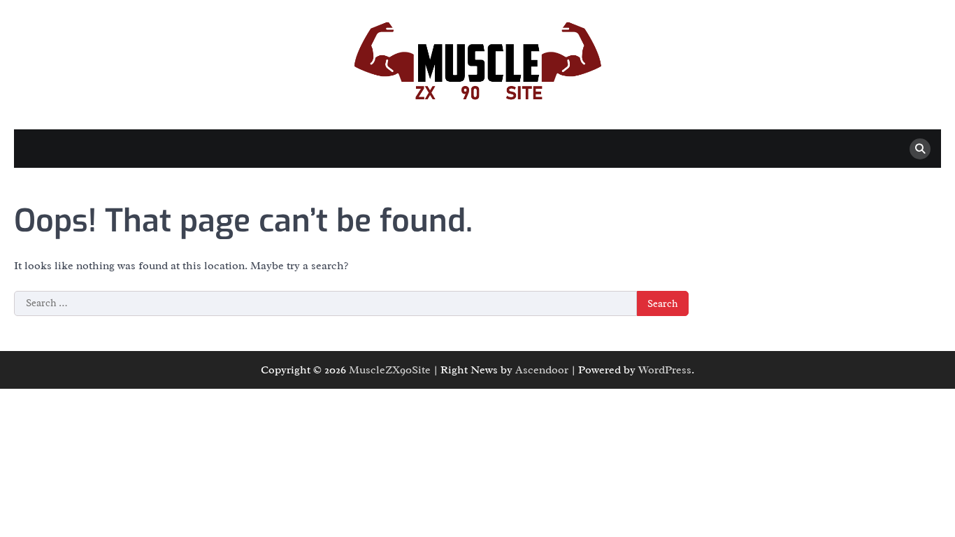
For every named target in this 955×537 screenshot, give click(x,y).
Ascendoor (541, 370)
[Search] (920, 148)
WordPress (664, 370)
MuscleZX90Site (390, 370)
